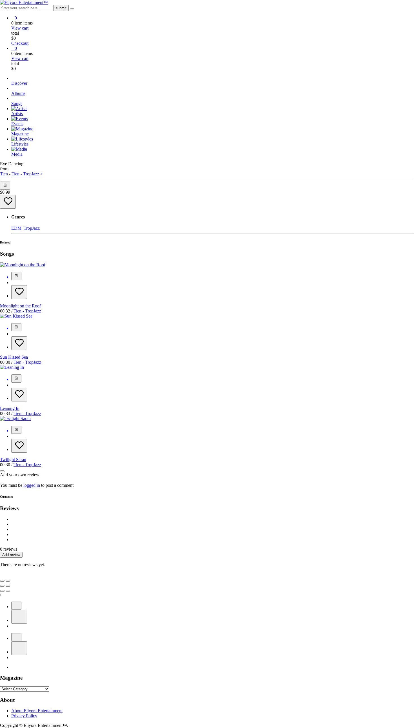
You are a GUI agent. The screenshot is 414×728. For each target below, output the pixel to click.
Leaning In (9, 408)
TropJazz (32, 228)
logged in (31, 485)
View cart (19, 28)
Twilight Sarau (13, 459)
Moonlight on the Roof (20, 305)
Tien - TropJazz (27, 311)
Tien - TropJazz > (27, 173)
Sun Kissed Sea (14, 357)
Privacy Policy (24, 715)
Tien (4, 173)
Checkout (19, 43)
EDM (16, 228)
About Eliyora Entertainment (37, 710)
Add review (11, 555)
